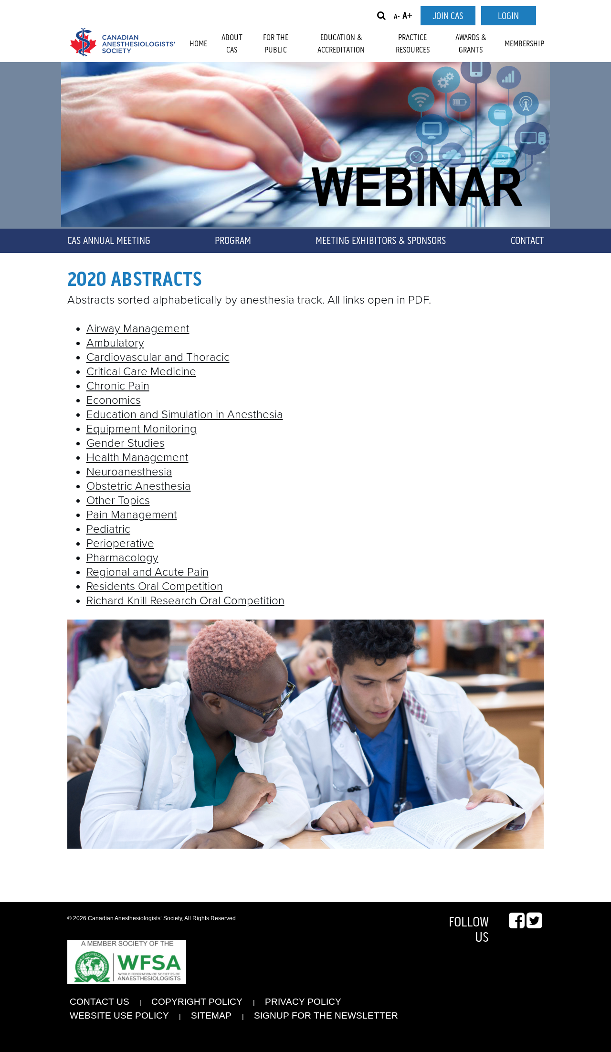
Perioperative (120, 543)
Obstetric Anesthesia (138, 486)
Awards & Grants (470, 43)
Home (198, 44)
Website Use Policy (119, 1015)
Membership (524, 44)
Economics (113, 400)
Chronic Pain (117, 386)
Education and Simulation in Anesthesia (184, 414)
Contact (527, 241)
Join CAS (447, 16)
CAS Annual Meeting (108, 241)
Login (508, 16)
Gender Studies (125, 443)
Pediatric (108, 529)
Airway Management (138, 329)
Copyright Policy (196, 1002)
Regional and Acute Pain (147, 572)
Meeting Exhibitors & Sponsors (381, 241)
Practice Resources (413, 43)
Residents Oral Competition (154, 586)
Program (233, 241)
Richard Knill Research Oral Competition (185, 601)
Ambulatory (115, 343)
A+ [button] (407, 16)
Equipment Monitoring (141, 429)
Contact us (99, 1002)
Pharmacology (122, 558)
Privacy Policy (303, 1002)
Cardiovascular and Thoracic (158, 357)
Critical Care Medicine (141, 372)
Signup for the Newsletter (326, 1015)
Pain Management (131, 515)
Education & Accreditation (341, 43)
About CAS (231, 43)
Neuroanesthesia (129, 472)
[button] (381, 16)
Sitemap (211, 1015)
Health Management (137, 457)
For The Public (275, 43)
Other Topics (118, 500)
